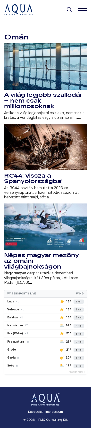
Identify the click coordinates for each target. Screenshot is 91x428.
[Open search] (69, 10)
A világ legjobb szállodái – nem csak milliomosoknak (42, 100)
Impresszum (54, 412)
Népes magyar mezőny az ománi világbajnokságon (41, 261)
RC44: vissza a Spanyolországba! (33, 178)
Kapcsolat (35, 412)
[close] (82, 9)
